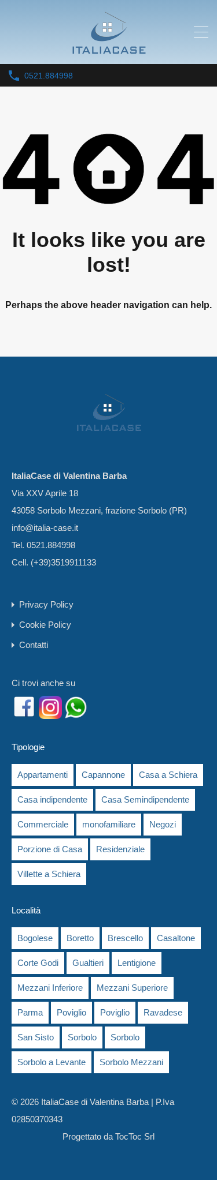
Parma (30, 1012)
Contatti (33, 644)
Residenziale (120, 849)
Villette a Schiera (48, 874)
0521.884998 (48, 75)
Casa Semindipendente (145, 799)
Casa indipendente (52, 799)
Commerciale (42, 824)
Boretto (80, 938)
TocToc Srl (135, 1136)
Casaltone (176, 938)
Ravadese (163, 1012)
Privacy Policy (46, 604)
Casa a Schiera (168, 775)
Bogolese (35, 938)
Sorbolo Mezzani (131, 1062)
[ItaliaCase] (108, 50)
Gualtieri (88, 963)
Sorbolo (82, 1037)
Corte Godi (37, 963)
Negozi (162, 824)
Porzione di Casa (49, 849)
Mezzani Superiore (132, 987)
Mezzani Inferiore (50, 987)
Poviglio (71, 1012)
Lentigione (136, 963)
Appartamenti (42, 775)
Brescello (125, 938)
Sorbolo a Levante (51, 1062)
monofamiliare (108, 824)
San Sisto (35, 1037)
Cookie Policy (45, 624)
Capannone (103, 775)
